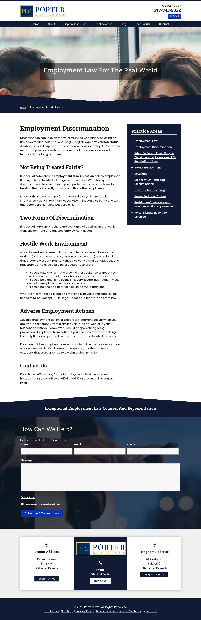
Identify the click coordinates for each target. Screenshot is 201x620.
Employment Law (146, 141)
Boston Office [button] (47, 578)
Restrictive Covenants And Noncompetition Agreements (154, 204)
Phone (131, 444)
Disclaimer (28, 497)
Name (25, 444)
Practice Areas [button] (103, 24)
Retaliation (141, 174)
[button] (198, 600)
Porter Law (91, 607)
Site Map (67, 611)
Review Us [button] (100, 580)
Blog (123, 24)
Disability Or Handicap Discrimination (149, 182)
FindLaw (151, 611)
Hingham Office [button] (154, 574)
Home (35, 24)
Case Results (143, 24)
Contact (164, 24)
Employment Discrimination (153, 147)
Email (78, 444)
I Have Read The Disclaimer (43, 504)
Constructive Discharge (150, 190)
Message (27, 460)
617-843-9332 (167, 10)
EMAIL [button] (176, 16)
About (51, 24)
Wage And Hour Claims (150, 196)
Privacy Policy (84, 611)
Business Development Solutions (118, 611)
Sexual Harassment (147, 167)
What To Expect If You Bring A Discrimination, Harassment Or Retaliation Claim (155, 157)
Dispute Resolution (75, 24)
